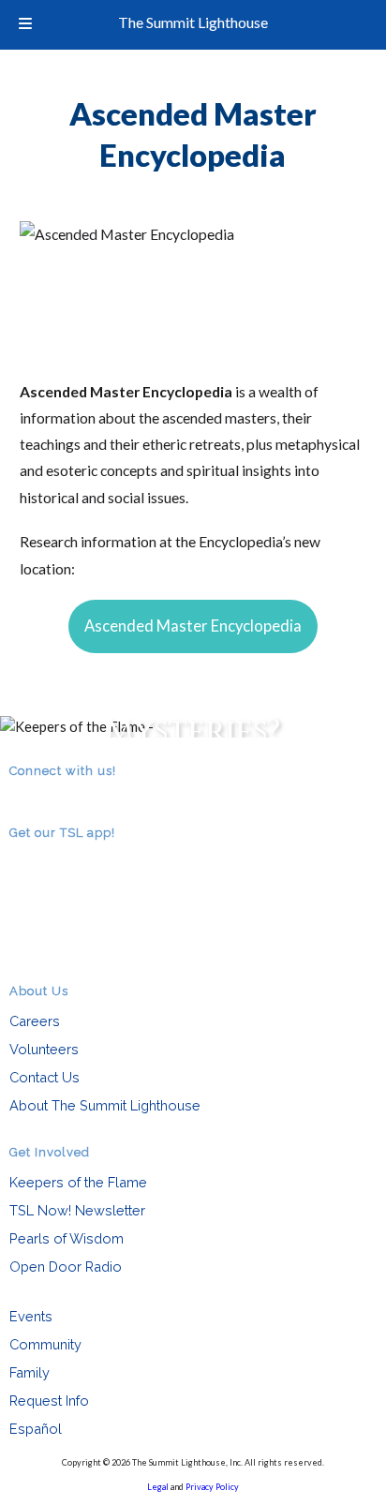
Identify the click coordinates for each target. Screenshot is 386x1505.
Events (30, 1316)
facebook (47, 796)
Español (35, 1429)
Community (45, 1344)
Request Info (49, 1400)
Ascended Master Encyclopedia (193, 626)
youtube (73, 796)
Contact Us (44, 1077)
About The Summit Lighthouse (104, 1105)
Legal (158, 1487)
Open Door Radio (65, 1266)
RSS (20, 796)
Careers (34, 1021)
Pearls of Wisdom (66, 1238)
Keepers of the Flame (78, 1182)
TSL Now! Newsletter (77, 1210)
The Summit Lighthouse (193, 22)
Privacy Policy (212, 1487)
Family (29, 1372)
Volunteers (44, 1049)
